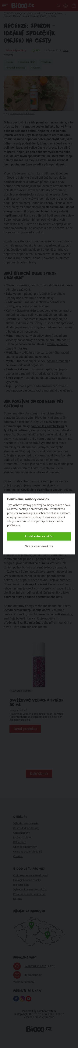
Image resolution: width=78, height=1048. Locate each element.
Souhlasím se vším (39, 536)
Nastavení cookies (39, 546)
